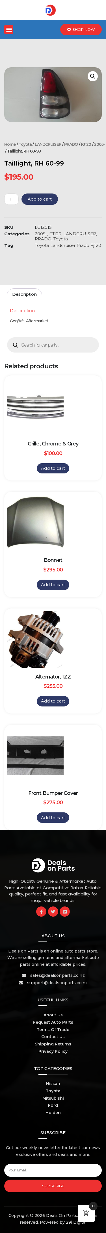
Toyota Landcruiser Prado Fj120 (68, 245)
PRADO (71, 144)
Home (10, 144)
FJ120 (86, 144)
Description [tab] (24, 294)
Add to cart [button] (53, 468)
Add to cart (40, 199)
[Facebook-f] (41, 911)
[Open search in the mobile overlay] (53, 344)
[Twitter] (53, 911)
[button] (8, 29)
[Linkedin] (65, 911)
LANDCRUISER (48, 144)
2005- (99, 144)
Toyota (25, 144)
